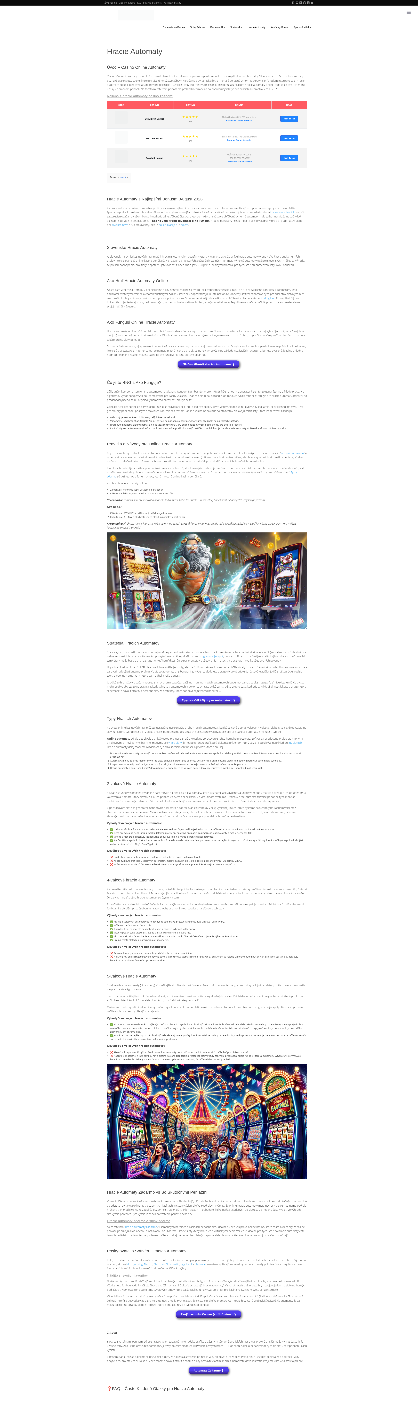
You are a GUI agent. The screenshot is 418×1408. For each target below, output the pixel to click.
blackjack (172, 225)
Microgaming (134, 1264)
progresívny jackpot (211, 656)
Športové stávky (302, 27)
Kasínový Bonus (279, 27)
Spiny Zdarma (197, 27)
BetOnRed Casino (154, 118)
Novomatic (172, 1264)
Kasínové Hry (217, 27)
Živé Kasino (110, 3)
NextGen (159, 1264)
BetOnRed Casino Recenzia (239, 120)
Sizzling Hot (267, 298)
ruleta (184, 225)
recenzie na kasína (292, 453)
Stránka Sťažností (152, 3)
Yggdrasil (186, 1264)
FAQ (139, 3)
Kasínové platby (172, 3)
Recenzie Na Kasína (174, 27)
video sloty (175, 742)
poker (162, 225)
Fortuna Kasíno (154, 138)
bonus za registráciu (283, 212)
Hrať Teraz (289, 118)
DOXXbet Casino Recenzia (239, 161)
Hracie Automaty (256, 27)
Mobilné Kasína (127, 3)
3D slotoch (295, 742)
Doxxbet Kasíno (154, 158)
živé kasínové (120, 225)
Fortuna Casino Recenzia (239, 140)
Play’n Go (200, 1264)
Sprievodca (236, 27)
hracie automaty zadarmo (141, 1227)
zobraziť (123, 177)
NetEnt (148, 1264)
